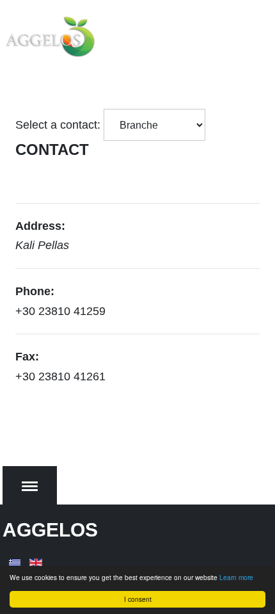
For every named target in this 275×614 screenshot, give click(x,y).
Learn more (236, 577)
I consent (138, 599)
